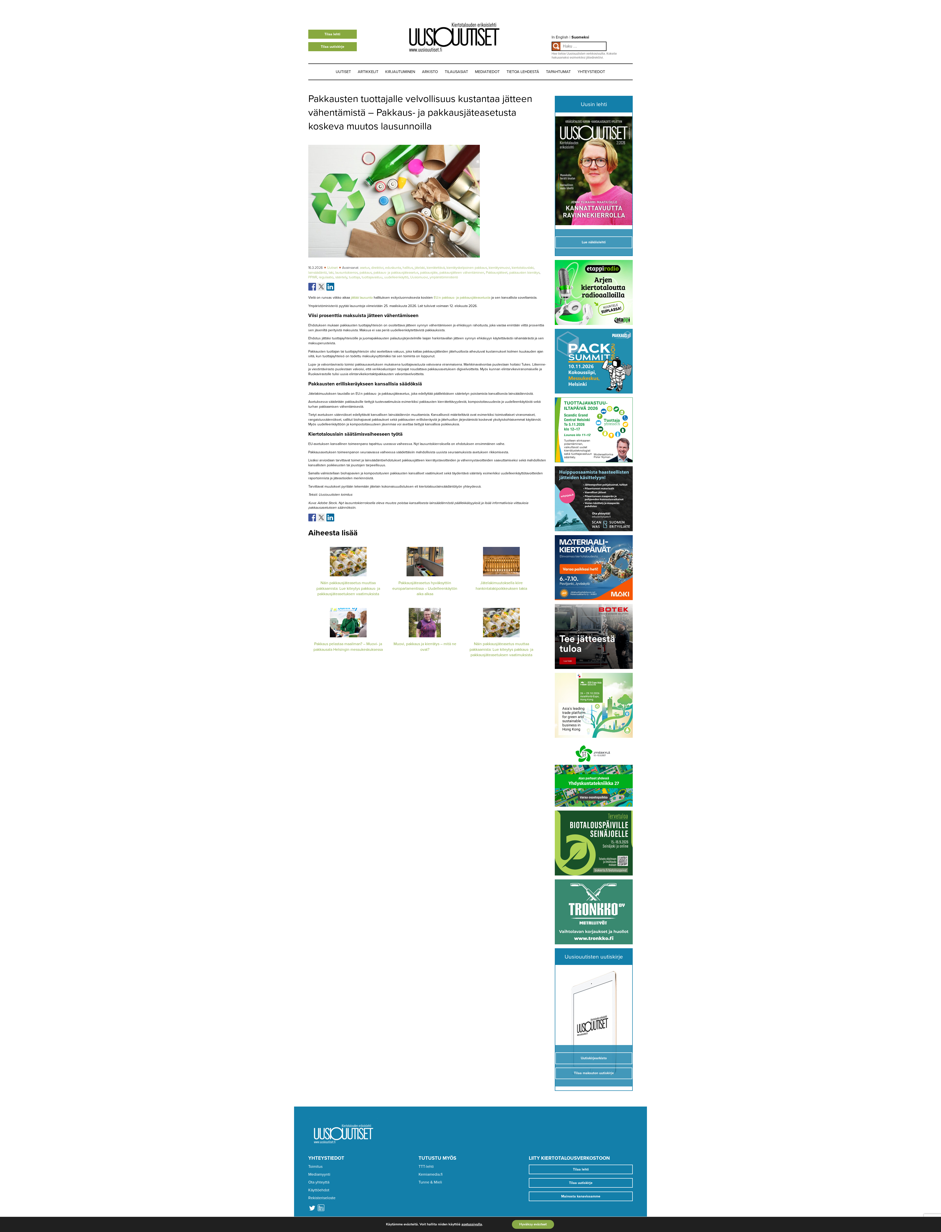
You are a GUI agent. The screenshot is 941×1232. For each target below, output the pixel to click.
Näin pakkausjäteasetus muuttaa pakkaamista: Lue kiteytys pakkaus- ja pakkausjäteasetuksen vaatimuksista (348, 588)
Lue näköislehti (594, 242)
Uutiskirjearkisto (594, 1058)
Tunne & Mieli (430, 1182)
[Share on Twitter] (321, 287)
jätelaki (420, 268)
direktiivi (377, 268)
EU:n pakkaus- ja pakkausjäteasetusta (462, 298)
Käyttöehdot (318, 1190)
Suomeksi (580, 37)
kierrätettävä (436, 268)
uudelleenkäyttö (396, 277)
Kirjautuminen (400, 71)
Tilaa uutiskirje (332, 47)
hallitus (408, 268)
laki (331, 273)
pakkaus (365, 273)
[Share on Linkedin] (330, 287)
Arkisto (430, 71)
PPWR (312, 277)
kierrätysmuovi (499, 268)
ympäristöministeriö (444, 277)
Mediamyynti (319, 1174)
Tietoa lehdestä (523, 71)
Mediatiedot (487, 71)
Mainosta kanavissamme (580, 1196)
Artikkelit (368, 71)
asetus (365, 268)
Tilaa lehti (332, 34)
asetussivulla (471, 1224)
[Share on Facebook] (312, 287)
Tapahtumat (558, 71)
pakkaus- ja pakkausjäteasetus (395, 273)
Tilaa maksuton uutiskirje (594, 1073)
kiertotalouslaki (523, 268)
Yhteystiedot (591, 71)
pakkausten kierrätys (524, 273)
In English (560, 37)
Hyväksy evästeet (533, 1224)
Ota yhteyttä (318, 1182)
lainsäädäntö (317, 273)
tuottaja (354, 277)
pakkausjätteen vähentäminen (461, 273)
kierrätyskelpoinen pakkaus (466, 268)
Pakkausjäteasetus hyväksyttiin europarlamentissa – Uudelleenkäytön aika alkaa (424, 588)
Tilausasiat (456, 71)
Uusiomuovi (419, 277)
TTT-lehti (426, 1166)
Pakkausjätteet (497, 273)
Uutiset (343, 71)
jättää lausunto (362, 298)
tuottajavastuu (372, 277)
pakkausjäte (429, 273)
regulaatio (326, 277)
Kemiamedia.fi (431, 1174)
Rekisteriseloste (321, 1197)
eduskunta (393, 268)
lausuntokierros (346, 273)
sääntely (341, 277)
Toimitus (315, 1166)
